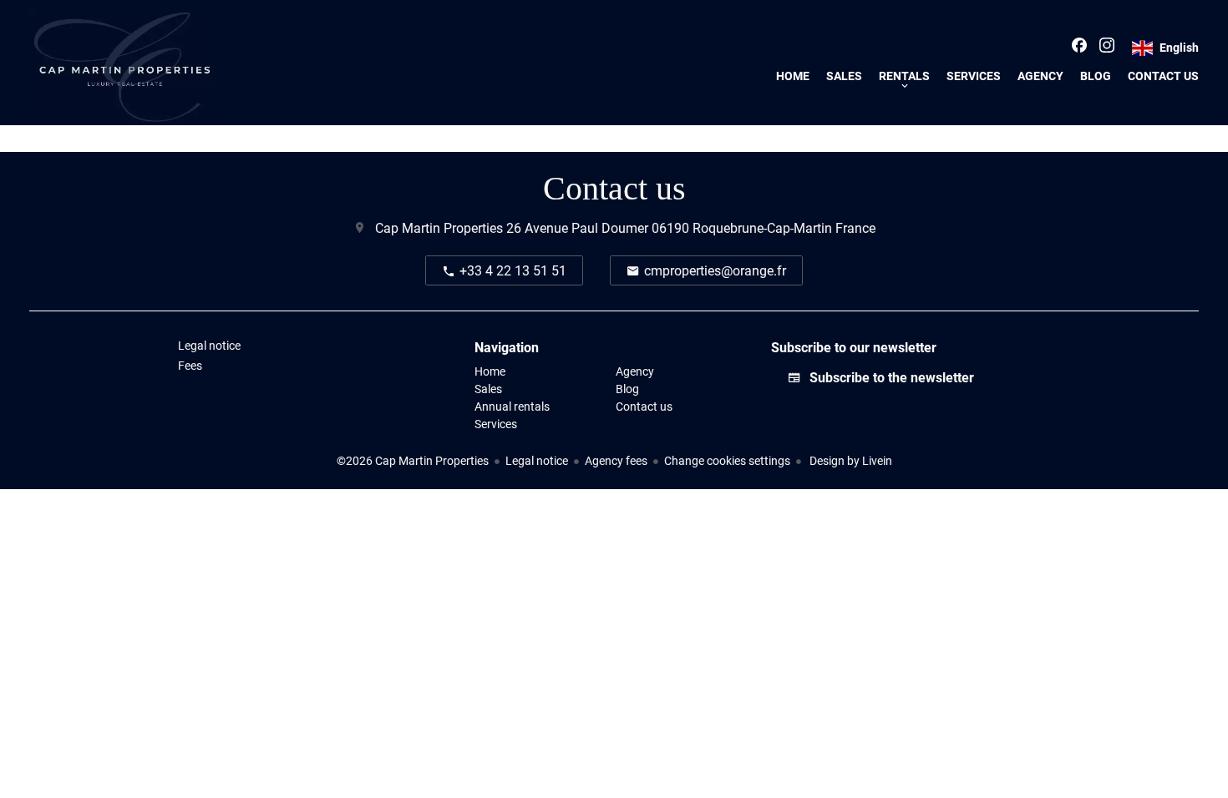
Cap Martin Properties (439, 227)
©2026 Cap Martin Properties (413, 460)
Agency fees (616, 460)
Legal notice (536, 460)
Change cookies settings (727, 460)
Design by (849, 460)
